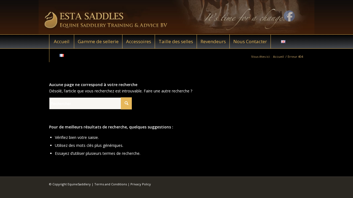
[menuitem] (61, 41)
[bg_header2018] (176, 17)
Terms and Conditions (110, 184)
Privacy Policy (140, 184)
